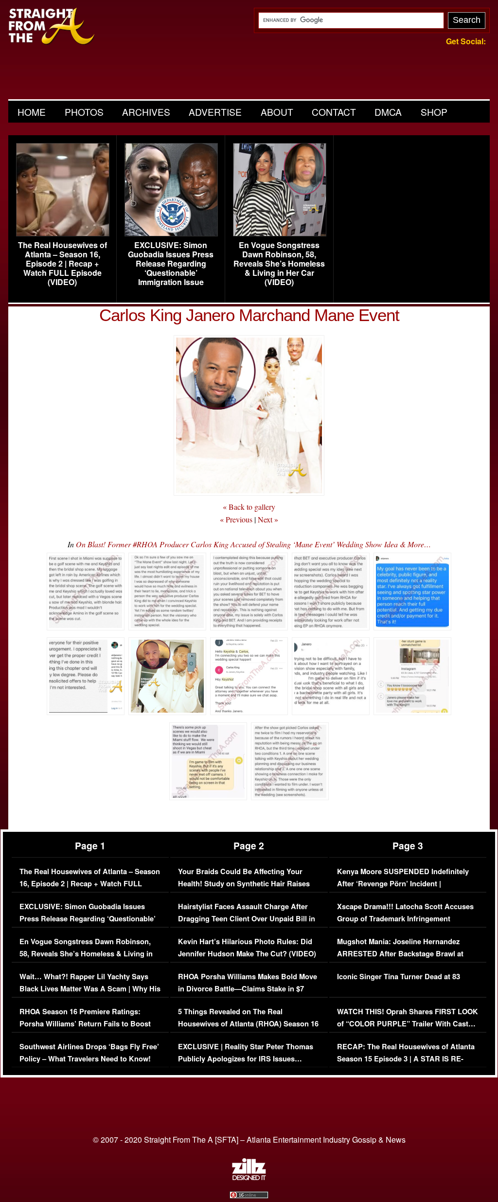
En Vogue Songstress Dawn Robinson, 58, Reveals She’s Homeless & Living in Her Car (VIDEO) (279, 263)
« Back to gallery (249, 507)
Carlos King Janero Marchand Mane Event (249, 314)
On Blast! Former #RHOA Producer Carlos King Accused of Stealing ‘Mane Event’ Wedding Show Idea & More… (253, 544)
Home (32, 111)
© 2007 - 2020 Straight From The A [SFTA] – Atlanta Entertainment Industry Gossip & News (249, 1139)
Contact (334, 111)
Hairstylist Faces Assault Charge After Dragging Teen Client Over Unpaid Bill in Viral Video (246, 918)
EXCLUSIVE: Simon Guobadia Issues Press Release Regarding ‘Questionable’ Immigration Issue (170, 263)
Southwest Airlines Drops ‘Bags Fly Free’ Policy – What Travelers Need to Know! (89, 1052)
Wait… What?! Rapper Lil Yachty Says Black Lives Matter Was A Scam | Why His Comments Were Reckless (89, 988)
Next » (268, 519)
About (277, 111)
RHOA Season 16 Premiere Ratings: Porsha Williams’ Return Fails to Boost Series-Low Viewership (85, 1023)
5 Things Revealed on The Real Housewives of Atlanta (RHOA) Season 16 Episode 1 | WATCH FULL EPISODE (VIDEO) (248, 1030)
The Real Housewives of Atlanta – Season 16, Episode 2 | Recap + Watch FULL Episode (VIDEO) (62, 263)
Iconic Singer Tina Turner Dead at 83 (398, 976)
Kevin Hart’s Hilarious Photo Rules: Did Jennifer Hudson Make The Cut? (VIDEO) (247, 947)
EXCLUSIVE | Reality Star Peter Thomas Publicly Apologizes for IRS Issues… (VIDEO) (245, 1058)
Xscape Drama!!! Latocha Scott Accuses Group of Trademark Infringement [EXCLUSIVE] (405, 918)
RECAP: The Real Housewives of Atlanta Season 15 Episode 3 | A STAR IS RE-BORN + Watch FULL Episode (406, 1058)
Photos (84, 111)
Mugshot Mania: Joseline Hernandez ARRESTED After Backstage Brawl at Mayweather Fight (400, 953)
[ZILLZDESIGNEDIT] (249, 1177)
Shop (434, 111)
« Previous (236, 519)
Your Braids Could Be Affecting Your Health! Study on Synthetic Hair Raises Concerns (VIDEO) (244, 883)
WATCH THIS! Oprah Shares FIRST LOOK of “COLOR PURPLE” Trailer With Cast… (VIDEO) (407, 1023)
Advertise (215, 111)
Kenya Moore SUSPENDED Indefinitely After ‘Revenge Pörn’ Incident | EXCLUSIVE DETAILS (403, 883)
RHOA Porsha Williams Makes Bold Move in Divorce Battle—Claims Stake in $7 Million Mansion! (247, 988)
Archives (146, 111)
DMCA (388, 111)
